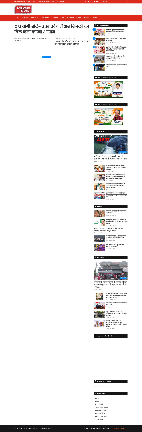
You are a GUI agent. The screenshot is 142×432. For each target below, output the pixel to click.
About (34, 2)
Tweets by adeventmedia (102, 386)
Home (97, 398)
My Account (60, 2)
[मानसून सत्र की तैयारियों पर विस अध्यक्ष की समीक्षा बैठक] (99, 59)
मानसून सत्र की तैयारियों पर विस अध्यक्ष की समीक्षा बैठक (115, 57)
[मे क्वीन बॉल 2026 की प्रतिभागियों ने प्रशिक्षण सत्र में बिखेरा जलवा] (99, 238)
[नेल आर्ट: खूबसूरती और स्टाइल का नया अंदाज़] (99, 213)
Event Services (100, 413)
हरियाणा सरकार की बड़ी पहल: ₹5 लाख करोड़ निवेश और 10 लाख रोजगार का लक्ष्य (116, 186)
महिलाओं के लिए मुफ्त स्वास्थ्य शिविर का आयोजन (115, 245)
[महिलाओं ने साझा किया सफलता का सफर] (99, 67)
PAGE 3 (79, 18)
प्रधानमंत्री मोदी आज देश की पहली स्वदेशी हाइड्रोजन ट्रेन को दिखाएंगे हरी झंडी (116, 195)
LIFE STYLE (86, 18)
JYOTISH (95, 18)
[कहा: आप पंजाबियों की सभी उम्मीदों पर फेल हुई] (99, 41)
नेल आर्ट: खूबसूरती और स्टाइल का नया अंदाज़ (116, 212)
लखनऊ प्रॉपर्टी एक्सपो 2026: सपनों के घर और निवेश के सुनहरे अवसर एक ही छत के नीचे (116, 295)
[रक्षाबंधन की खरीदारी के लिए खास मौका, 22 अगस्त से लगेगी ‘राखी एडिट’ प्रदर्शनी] (99, 49)
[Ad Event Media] (23, 9)
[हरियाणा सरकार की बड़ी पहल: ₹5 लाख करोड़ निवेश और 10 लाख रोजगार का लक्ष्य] (99, 186)
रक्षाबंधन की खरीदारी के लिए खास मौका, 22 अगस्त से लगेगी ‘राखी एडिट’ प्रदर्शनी (116, 49)
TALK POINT (70, 18)
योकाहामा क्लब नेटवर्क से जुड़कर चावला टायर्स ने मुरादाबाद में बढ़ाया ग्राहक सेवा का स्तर (110, 284)
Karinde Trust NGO (101, 416)
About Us (98, 401)
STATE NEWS (34, 18)
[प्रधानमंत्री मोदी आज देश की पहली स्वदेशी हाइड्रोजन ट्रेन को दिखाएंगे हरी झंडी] (99, 195)
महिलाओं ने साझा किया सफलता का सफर (116, 66)
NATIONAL (25, 18)
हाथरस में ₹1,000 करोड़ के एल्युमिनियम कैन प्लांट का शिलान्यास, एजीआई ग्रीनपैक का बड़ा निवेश (116, 323)
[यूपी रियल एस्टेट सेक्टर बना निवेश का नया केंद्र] (99, 305)
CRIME (62, 18)
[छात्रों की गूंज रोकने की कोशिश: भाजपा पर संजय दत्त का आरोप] (99, 32)
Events (53, 2)
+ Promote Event (43, 2)
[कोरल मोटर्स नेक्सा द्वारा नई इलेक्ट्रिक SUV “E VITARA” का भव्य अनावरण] (99, 314)
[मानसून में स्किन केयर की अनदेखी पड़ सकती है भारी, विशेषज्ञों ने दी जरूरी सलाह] (99, 222)
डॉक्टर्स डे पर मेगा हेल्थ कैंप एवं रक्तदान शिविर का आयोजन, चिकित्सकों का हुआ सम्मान (108, 230)
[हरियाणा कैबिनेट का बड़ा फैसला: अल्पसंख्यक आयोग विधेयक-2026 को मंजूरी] (99, 168)
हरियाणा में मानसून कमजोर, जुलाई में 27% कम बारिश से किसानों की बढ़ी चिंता (110, 157)
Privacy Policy (99, 404)
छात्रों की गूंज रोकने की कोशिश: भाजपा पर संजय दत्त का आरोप (115, 31)
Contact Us (99, 419)
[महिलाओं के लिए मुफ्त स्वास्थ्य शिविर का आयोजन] (99, 247)
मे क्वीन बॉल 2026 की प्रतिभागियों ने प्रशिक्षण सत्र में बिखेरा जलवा (116, 237)
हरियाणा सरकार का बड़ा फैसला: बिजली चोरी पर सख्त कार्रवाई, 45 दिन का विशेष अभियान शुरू (115, 177)
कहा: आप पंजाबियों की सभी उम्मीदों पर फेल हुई (116, 39)
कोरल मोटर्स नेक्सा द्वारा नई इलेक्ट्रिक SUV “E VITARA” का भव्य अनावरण (116, 313)
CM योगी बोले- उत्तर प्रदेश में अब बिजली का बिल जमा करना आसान (72, 42)
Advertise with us (101, 410)
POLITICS (55, 18)
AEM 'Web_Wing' (60, 39)
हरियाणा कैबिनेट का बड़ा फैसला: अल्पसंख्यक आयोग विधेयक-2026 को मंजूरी (116, 167)
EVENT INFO (45, 18)
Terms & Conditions (101, 407)
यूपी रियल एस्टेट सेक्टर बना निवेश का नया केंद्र (116, 304)
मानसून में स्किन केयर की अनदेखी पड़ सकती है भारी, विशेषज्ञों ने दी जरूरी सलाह (117, 221)
